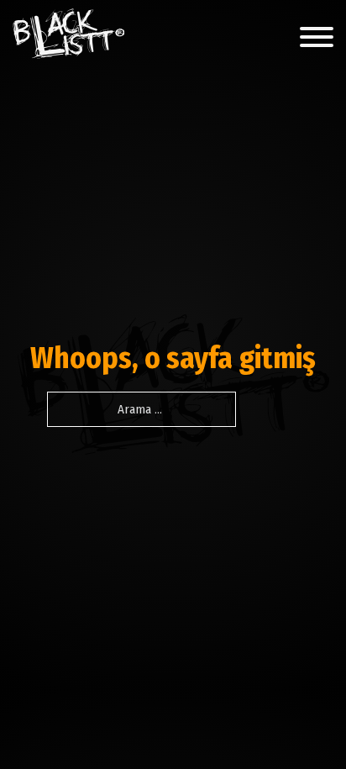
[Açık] (316, 37)
